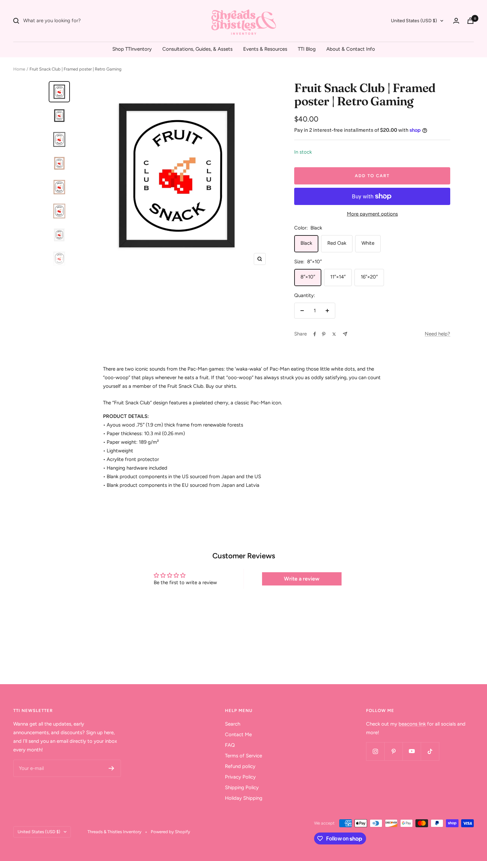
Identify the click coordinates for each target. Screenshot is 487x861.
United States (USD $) (414, 21)
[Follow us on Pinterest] (393, 751)
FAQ (230, 745)
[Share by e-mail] (345, 334)
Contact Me (238, 734)
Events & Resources (265, 49)
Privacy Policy (240, 777)
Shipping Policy (242, 787)
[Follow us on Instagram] (375, 751)
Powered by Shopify (170, 831)
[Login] (456, 21)
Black (306, 243)
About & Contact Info (350, 49)
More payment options (372, 214)
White (367, 243)
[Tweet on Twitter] (334, 334)
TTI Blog (307, 49)
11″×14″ (338, 277)
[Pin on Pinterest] (323, 334)
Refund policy (240, 766)
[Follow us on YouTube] (412, 751)
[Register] (111, 768)
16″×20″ (369, 277)
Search (232, 724)
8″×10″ (307, 277)
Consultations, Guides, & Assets (197, 49)
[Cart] (470, 21)
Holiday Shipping (243, 798)
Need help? (437, 334)
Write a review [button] (301, 579)
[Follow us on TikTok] (430, 751)
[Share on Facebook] (314, 334)
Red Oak (336, 243)
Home (19, 69)
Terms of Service (243, 756)
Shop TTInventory (132, 49)
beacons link (412, 724)
